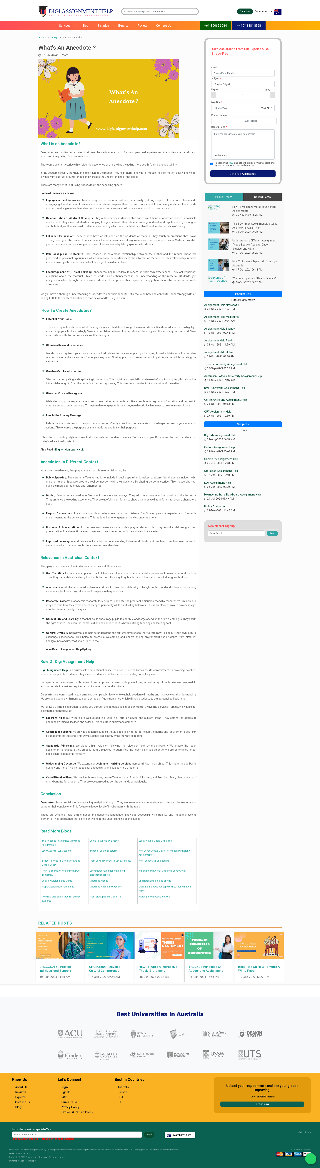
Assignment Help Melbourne (221, 316)
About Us (21, 1086)
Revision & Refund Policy (77, 1111)
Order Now (262, 1104)
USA (120, 1096)
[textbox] (243, 73)
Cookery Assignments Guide (57, 880)
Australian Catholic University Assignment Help (233, 376)
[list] (243, 84)
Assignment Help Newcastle (221, 305)
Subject (216, 78)
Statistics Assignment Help (221, 471)
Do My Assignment (215, 506)
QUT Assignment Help (217, 411)
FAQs (64, 1096)
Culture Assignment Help (219, 447)
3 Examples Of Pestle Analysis (154, 896)
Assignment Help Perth (218, 340)
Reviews (20, 1091)
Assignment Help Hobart (219, 352)
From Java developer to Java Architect (110, 860)
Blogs (19, 1106)
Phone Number (220, 115)
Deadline (216, 102)
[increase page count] (272, 95)
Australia (123, 1086)
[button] (196, 11)
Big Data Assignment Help (220, 435)
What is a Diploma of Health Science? (254, 278)
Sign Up (66, 1091)
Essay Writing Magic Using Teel (155, 840)
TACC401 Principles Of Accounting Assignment (206, 968)
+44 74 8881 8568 (249, 25)
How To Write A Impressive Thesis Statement (158, 968)
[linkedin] (310, 1135)
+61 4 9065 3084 (215, 25)
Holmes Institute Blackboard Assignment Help (232, 494)
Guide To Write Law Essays (104, 840)
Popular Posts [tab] (223, 197)
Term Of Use (69, 1101)
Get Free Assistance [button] (243, 174)
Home (42, 37)
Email (215, 67)
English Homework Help (69, 449)
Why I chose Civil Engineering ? (155, 860)
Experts (123, 25)
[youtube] (305, 1135)
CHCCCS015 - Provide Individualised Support (55, 968)
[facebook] (303, 1135)
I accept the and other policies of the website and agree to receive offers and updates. (244, 164)
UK (119, 1101)
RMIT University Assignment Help (224, 388)
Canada (122, 1091)
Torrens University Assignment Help (226, 364)
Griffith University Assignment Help (225, 399)
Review (142, 25)
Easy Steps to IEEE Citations (56, 850)
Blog (85, 25)
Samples (103, 25)
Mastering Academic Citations (106, 886)
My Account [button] (262, 11)
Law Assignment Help (217, 482)
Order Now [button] (245, 11)
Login (64, 1086)
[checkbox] (211, 164)
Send (149, 1134)
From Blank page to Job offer (105, 896)
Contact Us (163, 25)
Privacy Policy (70, 1106)
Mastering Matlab (99, 880)
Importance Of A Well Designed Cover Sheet (162, 870)
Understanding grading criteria (155, 880)
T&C (231, 163)
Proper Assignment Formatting (58, 886)
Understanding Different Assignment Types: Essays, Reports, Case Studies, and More (254, 244)
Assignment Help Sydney (76, 649)
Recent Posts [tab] (262, 197)
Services (64, 25)
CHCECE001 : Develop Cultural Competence (105, 968)
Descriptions (219, 127)
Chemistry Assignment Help (221, 459)
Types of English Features (104, 850)
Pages (243, 89)
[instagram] (307, 1135)
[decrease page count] (213, 95)
